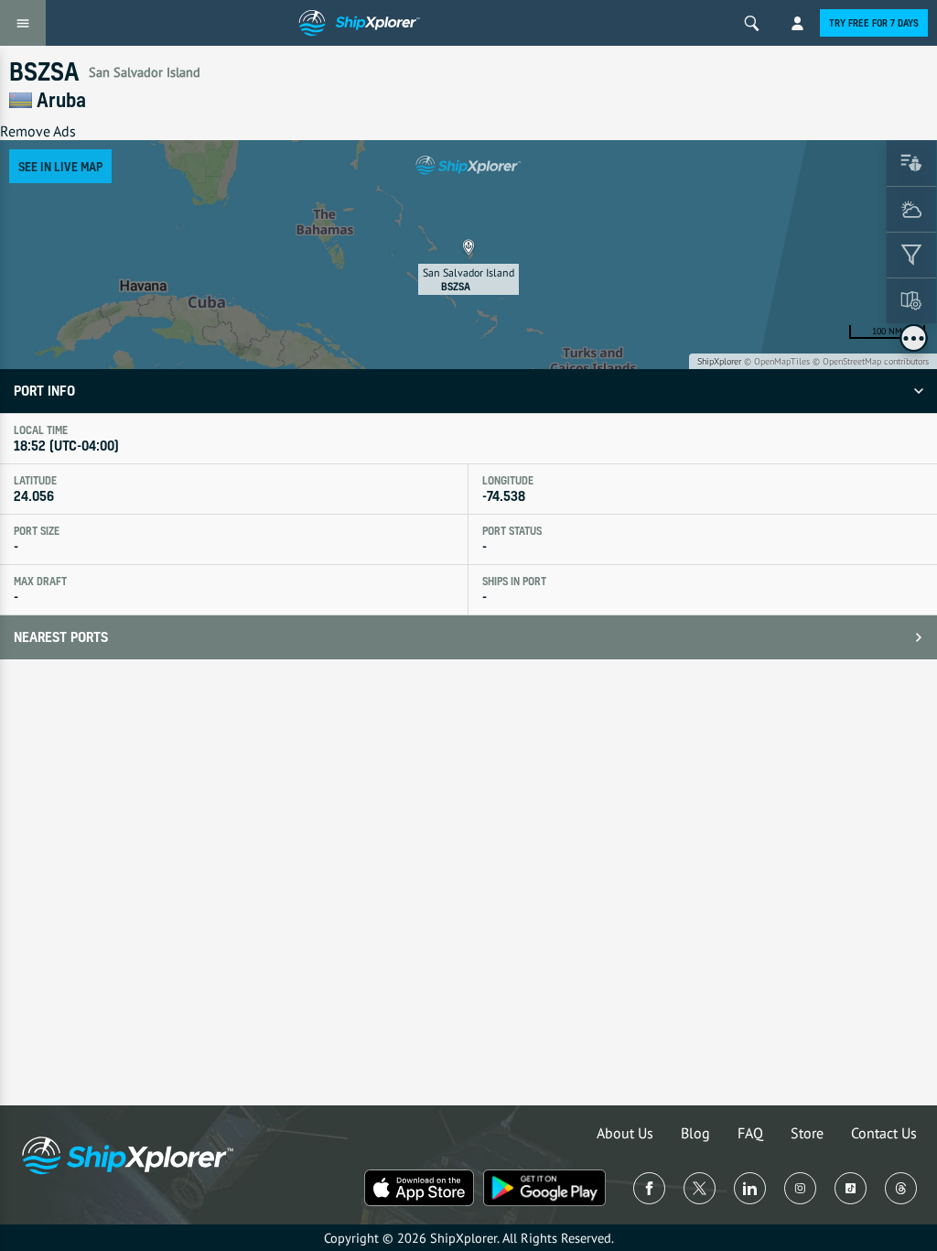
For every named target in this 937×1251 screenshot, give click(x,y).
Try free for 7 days (874, 22)
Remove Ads (38, 131)
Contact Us (884, 1133)
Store (807, 1133)
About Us (625, 1133)
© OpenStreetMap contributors (871, 361)
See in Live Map (60, 166)
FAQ (750, 1133)
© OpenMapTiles (777, 361)
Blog (695, 1133)
